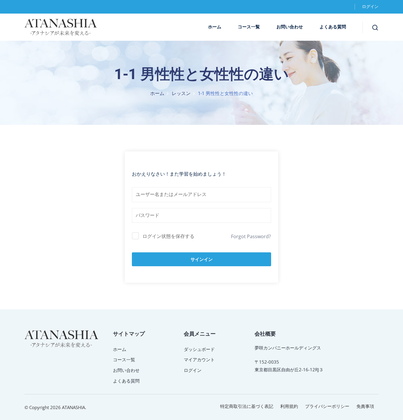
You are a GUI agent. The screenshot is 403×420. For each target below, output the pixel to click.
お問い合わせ (289, 27)
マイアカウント (199, 359)
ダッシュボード (199, 349)
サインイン (202, 259)
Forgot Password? (251, 236)
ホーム (214, 27)
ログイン (370, 7)
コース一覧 (249, 27)
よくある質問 (333, 27)
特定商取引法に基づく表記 (246, 406)
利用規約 (289, 406)
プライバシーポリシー (327, 406)
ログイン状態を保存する (168, 236)
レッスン (181, 93)
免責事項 (365, 406)
